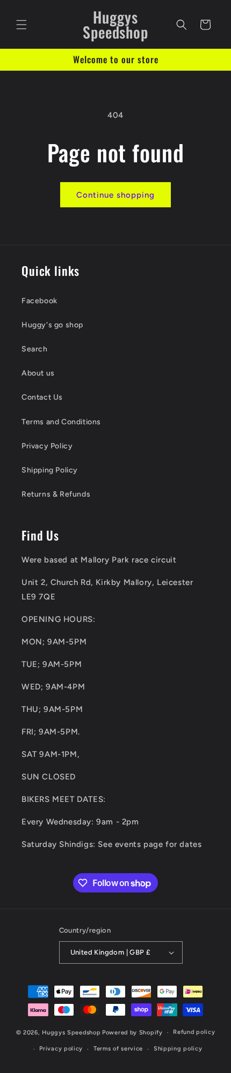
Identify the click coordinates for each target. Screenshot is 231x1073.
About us (38, 373)
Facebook (39, 300)
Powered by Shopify (132, 1032)
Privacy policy (61, 1048)
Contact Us (42, 397)
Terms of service (118, 1048)
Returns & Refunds (55, 494)
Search (34, 349)
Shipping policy (178, 1048)
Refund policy (194, 1032)
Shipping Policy (49, 470)
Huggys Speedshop (71, 1032)
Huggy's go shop (52, 324)
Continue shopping (115, 195)
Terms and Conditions (61, 421)
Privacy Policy (47, 446)
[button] (21, 24)
